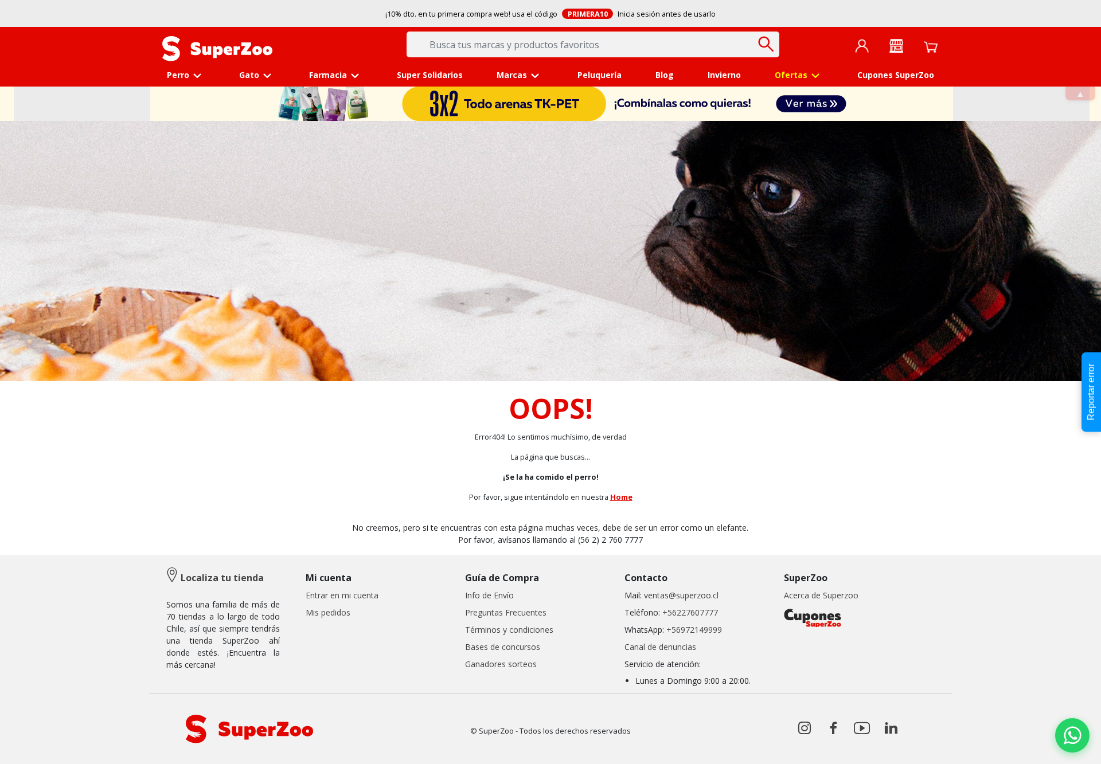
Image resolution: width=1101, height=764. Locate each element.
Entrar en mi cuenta (342, 595)
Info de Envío (489, 595)
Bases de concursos (502, 646)
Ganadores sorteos (501, 664)
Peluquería (599, 74)
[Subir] (33, 745)
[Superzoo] (217, 47)
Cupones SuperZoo (895, 74)
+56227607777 (690, 612)
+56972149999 (694, 629)
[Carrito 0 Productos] (931, 46)
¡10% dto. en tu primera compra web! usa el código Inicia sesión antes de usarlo (550, 14)
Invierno (724, 74)
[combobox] (593, 44)
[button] (862, 45)
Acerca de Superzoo (821, 595)
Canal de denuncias (660, 646)
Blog (664, 74)
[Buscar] (766, 44)
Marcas (512, 74)
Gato (249, 74)
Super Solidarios (430, 74)
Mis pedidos (328, 612)
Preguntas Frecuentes (505, 612)
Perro (178, 74)
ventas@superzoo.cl (680, 595)
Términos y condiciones (509, 629)
